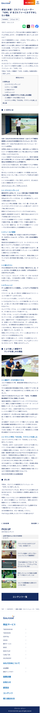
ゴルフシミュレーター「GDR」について (14, 186)
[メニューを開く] (37, 2)
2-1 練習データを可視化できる (15, 97)
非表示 (21, 78)
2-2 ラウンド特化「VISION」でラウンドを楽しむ (21, 100)
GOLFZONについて (11, 663)
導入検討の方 (31, 705)
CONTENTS (10, 609)
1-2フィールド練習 (11, 87)
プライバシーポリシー (20, 708)
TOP (3, 609)
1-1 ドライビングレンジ (12, 84)
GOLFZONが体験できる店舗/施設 (12, 474)
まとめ (5, 103)
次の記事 (34, 523)
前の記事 (6, 523)
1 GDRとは (6, 81)
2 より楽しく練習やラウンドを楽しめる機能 (17, 95)
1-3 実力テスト (10, 89)
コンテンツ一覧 (20, 596)
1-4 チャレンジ (10, 92)
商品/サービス (9, 624)
